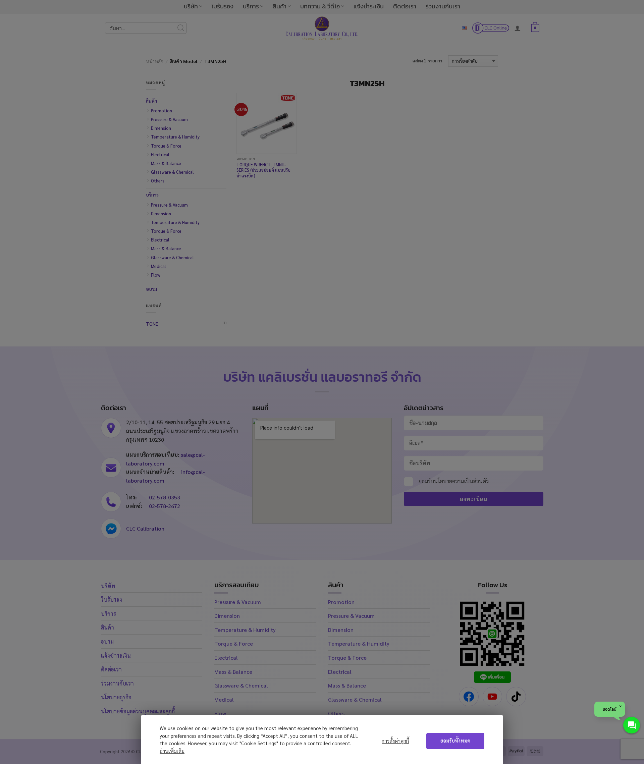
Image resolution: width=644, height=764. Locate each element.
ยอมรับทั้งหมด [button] (455, 740)
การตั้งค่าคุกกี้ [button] (395, 741)
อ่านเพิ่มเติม (172, 751)
